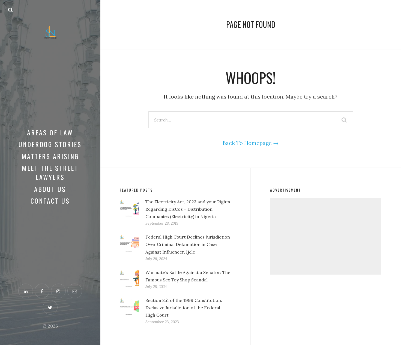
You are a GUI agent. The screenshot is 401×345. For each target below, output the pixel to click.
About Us (50, 189)
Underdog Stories (50, 144)
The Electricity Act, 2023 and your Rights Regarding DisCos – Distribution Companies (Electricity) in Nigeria (187, 209)
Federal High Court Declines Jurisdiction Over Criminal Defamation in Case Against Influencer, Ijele (187, 244)
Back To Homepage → (251, 142)
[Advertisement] (325, 236)
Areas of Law (50, 132)
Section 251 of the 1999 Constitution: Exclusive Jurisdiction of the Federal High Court (183, 308)
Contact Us (50, 201)
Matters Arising (50, 156)
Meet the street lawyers (50, 172)
